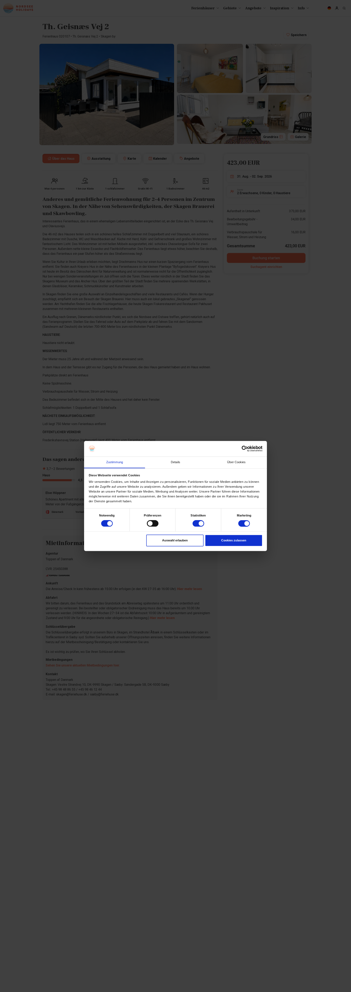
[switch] (152, 523)
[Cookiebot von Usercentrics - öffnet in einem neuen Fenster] (244, 449)
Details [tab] (175, 462)
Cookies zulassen (233, 540)
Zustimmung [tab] (114, 462)
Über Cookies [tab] (236, 462)
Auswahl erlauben (175, 540)
